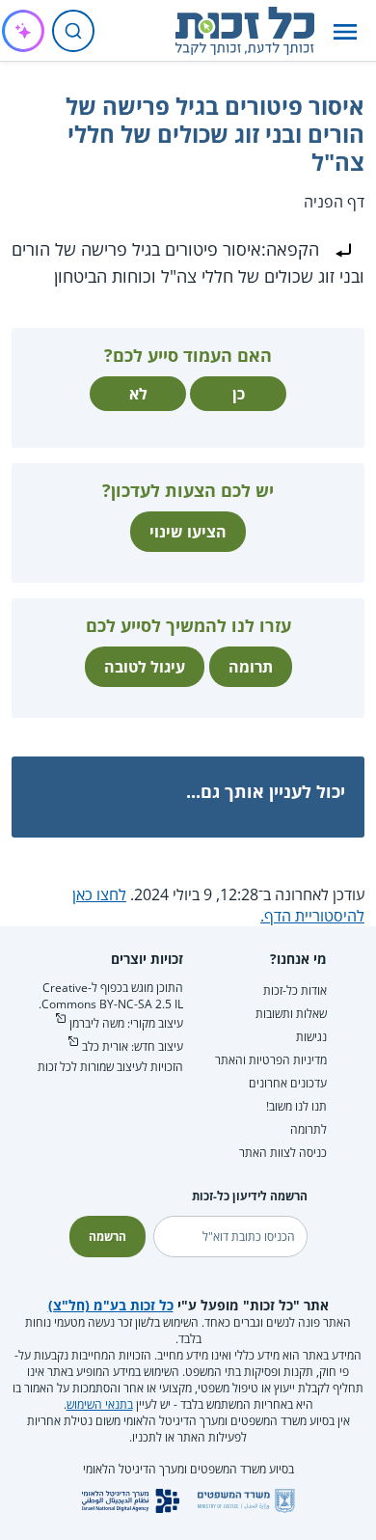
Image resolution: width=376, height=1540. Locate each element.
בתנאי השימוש (100, 1404)
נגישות (311, 1037)
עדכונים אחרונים (288, 1083)
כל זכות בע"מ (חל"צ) (111, 1305)
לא (138, 393)
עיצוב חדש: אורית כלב (132, 1046)
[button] (345, 31)
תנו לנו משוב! (296, 1106)
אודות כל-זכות (295, 990)
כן (238, 393)
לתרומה (308, 1129)
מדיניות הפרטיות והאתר (271, 1060)
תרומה (250, 666)
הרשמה (107, 1236)
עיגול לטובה (144, 666)
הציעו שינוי (188, 531)
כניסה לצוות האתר (283, 1152)
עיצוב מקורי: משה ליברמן (126, 1023)
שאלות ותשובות (291, 1013)
